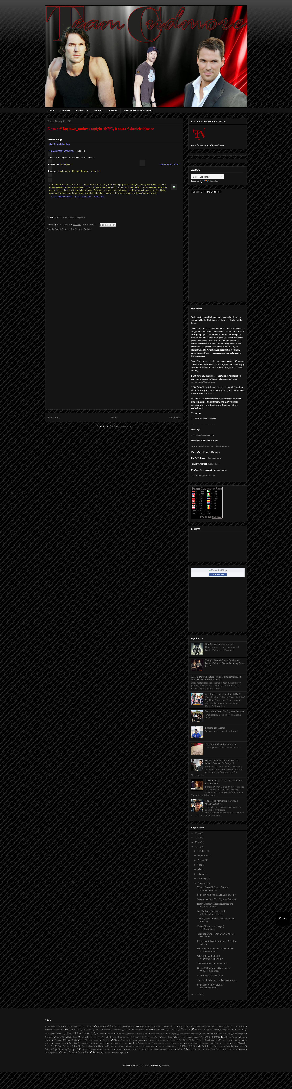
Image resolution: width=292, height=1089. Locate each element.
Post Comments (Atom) (120, 426)
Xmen (97, 1052)
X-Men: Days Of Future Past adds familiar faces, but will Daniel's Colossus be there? (216, 678)
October (202, 850)
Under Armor (95, 1049)
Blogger (165, 1065)
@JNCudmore (213, 463)
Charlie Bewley (160, 1029)
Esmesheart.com (134, 1033)
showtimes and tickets (169, 164)
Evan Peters (183, 1033)
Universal (119, 1049)
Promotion (84, 1043)
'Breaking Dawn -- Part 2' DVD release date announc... (215, 935)
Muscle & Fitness (129, 1040)
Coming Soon (225, 1029)
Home (51, 110)
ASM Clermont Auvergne (125, 1026)
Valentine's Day (131, 1049)
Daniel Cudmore (62, 229)
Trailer (174, 1046)
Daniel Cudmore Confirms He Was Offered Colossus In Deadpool (221, 762)
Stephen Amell (207, 1043)
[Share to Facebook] (111, 225)
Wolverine (233, 1049)
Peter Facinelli (227, 1040)
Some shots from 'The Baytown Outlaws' (224, 711)
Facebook (195, 1033)
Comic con (212, 1029)
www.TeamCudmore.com (202, 434)
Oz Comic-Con (162, 1040)
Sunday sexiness (222, 1043)
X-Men (242, 1049)
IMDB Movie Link (83, 197)
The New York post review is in (220, 744)
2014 (197, 842)
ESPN (145, 1033)
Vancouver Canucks (167, 1049)
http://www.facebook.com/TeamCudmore (210, 446)
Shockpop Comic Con (162, 1043)
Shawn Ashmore (145, 1043)
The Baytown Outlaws (81, 229)
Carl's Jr (127, 1029)
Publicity (102, 1043)
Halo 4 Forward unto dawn (117, 1036)
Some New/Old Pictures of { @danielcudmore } (211, 986)
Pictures (98, 110)
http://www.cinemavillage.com (71, 217)
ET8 (151, 1033)
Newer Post (53, 417)
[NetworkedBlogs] (218, 570)
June (200, 864)
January (202, 883)
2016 (197, 833)
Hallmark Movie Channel (91, 1037)
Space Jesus (177, 1043)
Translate (214, 181)
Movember (106, 1040)
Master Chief (70, 1040)
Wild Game (198, 1049)
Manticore (58, 1040)
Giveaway (48, 1037)
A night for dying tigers (53, 1026)
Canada (97, 1029)
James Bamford (194, 1037)
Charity (148, 1029)
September (203, 855)
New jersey (150, 1040)
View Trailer (99, 197)
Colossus (185, 1029)
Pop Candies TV (60, 1043)
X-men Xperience (51, 1052)
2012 (197, 994)
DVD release (120, 1033)
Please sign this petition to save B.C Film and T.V (216, 942)
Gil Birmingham (239, 1033)
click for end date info (59, 144)
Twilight (205, 1045)
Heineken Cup (153, 1037)
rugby (133, 1042)
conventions (238, 1029)
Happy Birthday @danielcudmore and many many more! (215, 905)
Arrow (100, 1026)
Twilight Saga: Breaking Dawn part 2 (229, 1046)
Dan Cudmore (57, 1033)
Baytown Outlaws (160, 1026)
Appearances (88, 1026)
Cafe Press (87, 1029)
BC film (173, 1026)
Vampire (143, 1049)
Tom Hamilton (163, 1046)
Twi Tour (183, 1046)
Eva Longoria (172, 1033)
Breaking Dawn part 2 (55, 1029)
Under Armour (108, 1049)
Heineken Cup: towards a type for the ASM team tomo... (215, 950)
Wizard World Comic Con (216, 1049)
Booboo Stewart (224, 1026)
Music (141, 1040)
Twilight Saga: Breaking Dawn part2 (61, 1049)
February (202, 878)
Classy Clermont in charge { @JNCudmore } (210, 928)
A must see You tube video (210, 975)
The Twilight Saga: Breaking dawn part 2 (126, 1046)
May (200, 869)
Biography (65, 110)
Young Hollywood (119, 1052)
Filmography (82, 110)
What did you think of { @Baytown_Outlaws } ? (210, 957)
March (201, 873)
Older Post (174, 417)
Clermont (173, 1029)
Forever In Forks (224, 1033)
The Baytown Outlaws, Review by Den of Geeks (215, 920)
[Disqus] (113, 277)
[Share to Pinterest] (114, 225)
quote (110, 1043)
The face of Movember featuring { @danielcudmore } (221, 802)
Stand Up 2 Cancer (192, 1043)
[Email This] (101, 225)
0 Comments (89, 224)
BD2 (181, 1026)
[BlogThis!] (104, 225)
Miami (81, 1040)
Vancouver (153, 1049)
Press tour (73, 1043)
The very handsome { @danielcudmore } (216, 980)
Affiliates (113, 110)
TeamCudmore (64, 224)
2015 (197, 837)
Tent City (77, 1046)
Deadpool (100, 1033)
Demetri (110, 1033)
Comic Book (200, 1029)
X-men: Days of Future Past (75, 1052)
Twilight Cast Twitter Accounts (138, 110)
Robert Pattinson (121, 1043)
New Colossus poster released (219, 643)
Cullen (47, 1033)
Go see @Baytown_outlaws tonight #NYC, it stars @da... (214, 969)
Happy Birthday (139, 1037)
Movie (116, 1040)
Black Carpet (210, 1026)
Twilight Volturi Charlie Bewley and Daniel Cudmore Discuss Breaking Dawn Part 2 (224, 663)
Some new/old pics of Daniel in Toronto (216, 894)
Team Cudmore (64, 1046)
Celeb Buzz (137, 1029)
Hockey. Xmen (166, 1037)
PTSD (93, 1043)
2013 (197, 846)
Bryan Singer (73, 1029)
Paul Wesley (184, 1040)
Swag (233, 1043)
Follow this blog (218, 575)
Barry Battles (144, 1026)
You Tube (106, 1052)
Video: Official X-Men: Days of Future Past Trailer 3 (223, 782)
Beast (189, 1026)
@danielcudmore (213, 457)
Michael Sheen (93, 1040)
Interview (179, 1036)
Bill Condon (198, 1026)
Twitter (84, 1049)
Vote (189, 1049)
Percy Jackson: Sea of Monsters (205, 1040)
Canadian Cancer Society (112, 1029)
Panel (174, 1040)
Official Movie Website (61, 197)
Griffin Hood (72, 1037)
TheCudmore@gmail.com (203, 381)
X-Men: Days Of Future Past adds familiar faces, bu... (213, 889)
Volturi (180, 1049)
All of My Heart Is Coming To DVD (222, 694)
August (201, 860)
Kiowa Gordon (231, 1037)
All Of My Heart (71, 1026)
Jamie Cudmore (212, 1036)
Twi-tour (194, 1046)
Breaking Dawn (239, 1026)
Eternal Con (160, 1033)
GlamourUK (59, 1037)
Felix (213, 1033)
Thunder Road (150, 1046)
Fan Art (205, 1033)
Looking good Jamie (215, 727)
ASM (108, 1026)
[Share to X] (108, 225)
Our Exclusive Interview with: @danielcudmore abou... (211, 913)
